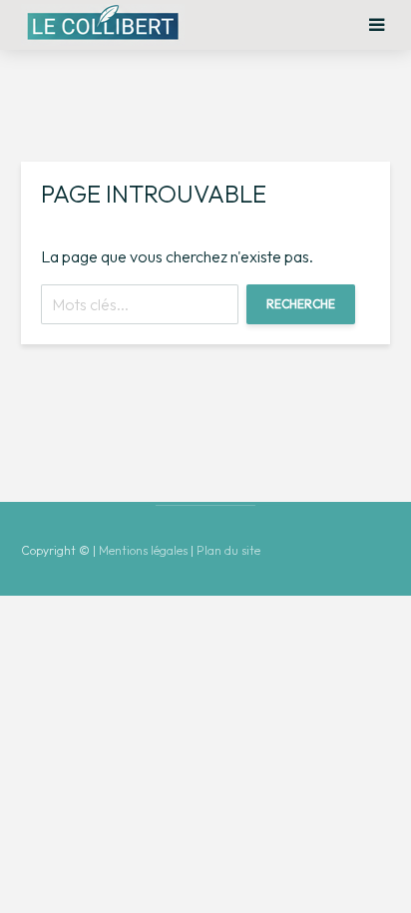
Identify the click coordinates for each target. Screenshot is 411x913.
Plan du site (228, 550)
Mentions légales (143, 550)
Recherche (300, 303)
